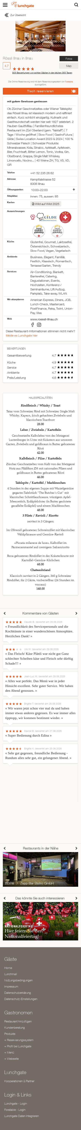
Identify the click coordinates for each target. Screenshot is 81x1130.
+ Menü (9, 1052)
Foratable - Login (14, 1109)
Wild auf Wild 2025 (47, 204)
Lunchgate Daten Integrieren (21, 1116)
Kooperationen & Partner (19, 1081)
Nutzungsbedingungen (18, 980)
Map (68, 65)
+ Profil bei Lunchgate (17, 1046)
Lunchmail (10, 974)
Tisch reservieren (40, 91)
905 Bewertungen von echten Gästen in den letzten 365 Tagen (42, 72)
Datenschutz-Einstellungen (20, 999)
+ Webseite (11, 1058)
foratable (69, 81)
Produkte (9, 1033)
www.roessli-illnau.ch (44, 319)
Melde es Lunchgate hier (21, 335)
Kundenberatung (14, 1027)
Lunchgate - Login (15, 1103)
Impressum (11, 986)
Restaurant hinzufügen (18, 1021)
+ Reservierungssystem (19, 1040)
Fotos (69, 58)
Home (8, 967)
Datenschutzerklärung (17, 992)
